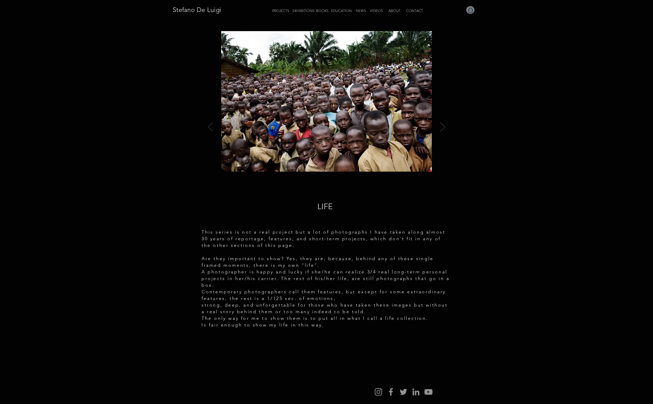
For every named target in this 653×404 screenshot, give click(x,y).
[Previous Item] (210, 127)
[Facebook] (391, 392)
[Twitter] (403, 392)
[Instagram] (378, 392)
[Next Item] (443, 127)
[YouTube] (428, 392)
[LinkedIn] (416, 392)
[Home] (470, 10)
